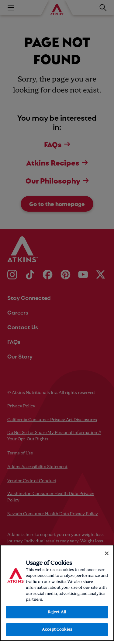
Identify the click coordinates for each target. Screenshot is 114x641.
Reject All (57, 612)
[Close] (106, 553)
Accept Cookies (57, 629)
